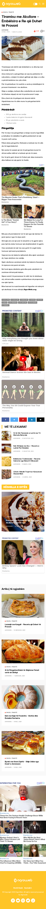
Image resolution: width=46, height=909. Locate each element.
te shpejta (23, 302)
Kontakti (28, 888)
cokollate (15, 299)
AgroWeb (5, 30)
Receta (40, 299)
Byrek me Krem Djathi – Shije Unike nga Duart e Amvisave (22, 763)
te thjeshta (32, 302)
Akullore (6, 299)
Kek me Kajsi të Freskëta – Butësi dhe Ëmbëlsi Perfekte (21, 717)
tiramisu (6, 305)
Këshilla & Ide (12, 517)
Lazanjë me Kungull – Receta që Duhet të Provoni (23, 626)
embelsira (25, 299)
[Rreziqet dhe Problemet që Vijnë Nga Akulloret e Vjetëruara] (23, 512)
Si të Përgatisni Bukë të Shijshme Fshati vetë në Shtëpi (22, 671)
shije (5, 302)
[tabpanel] (23, 512)
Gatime (33, 299)
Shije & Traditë (8, 12)
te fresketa (13, 302)
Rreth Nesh (18, 888)
